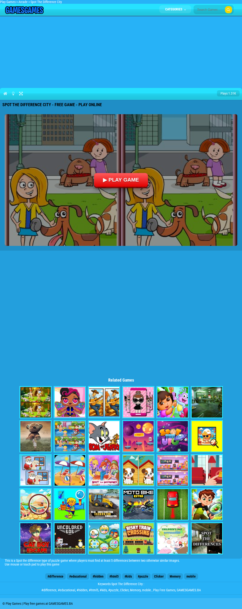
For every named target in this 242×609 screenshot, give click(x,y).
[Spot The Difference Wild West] (104, 402)
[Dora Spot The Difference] (172, 402)
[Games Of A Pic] (104, 538)
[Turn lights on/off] (13, 93)
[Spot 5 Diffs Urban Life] (70, 436)
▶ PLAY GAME (121, 180)
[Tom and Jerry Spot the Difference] (104, 436)
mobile (191, 576)
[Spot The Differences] (35, 504)
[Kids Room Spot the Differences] (70, 504)
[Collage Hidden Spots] (35, 436)
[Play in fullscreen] (21, 93)
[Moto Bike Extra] (138, 504)
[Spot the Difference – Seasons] (70, 470)
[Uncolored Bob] (70, 538)
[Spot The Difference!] (172, 470)
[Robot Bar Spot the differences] (207, 402)
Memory (175, 576)
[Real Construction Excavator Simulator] (104, 504)
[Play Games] (24, 13)
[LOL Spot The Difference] (138, 402)
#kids (128, 576)
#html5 (114, 576)
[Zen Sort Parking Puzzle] (172, 504)
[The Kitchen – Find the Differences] (207, 538)
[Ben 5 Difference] (207, 504)
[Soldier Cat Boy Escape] (35, 538)
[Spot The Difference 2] (207, 470)
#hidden (98, 576)
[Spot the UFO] (172, 436)
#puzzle (143, 576)
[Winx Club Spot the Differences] (104, 470)
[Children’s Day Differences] (172, 538)
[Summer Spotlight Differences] (207, 436)
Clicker (159, 576)
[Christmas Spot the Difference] (35, 470)
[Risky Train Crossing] (138, 538)
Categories (174, 9)
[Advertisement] (121, 51)
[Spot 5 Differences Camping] (35, 402)
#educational (78, 576)
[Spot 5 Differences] (138, 470)
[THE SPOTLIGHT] (138, 436)
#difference (55, 576)
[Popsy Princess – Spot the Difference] (70, 402)
